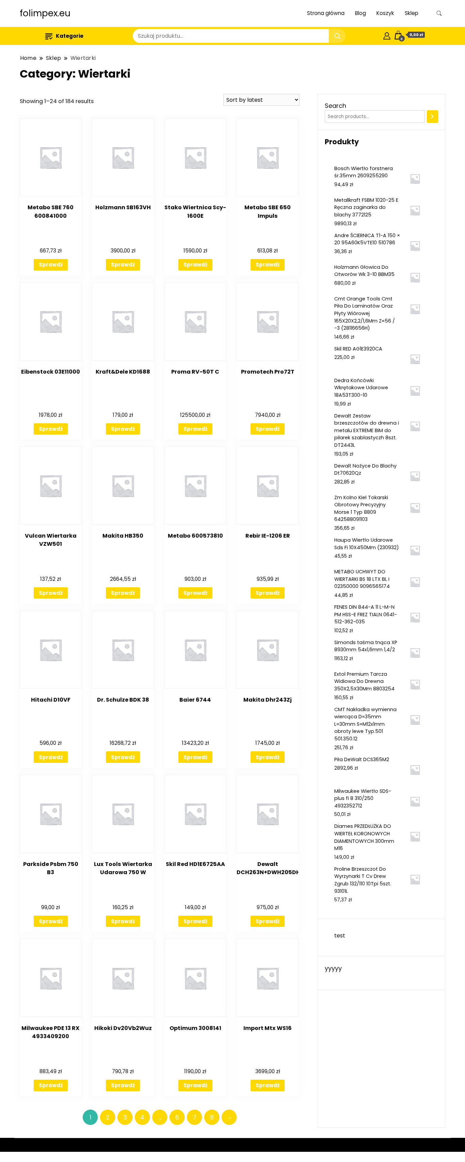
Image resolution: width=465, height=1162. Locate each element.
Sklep (411, 13)
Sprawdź (51, 264)
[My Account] (386, 35)
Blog (360, 13)
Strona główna (325, 13)
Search (335, 105)
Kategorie (69, 35)
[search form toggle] (439, 13)
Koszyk (385, 13)
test (339, 935)
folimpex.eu (45, 13)
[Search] (432, 116)
